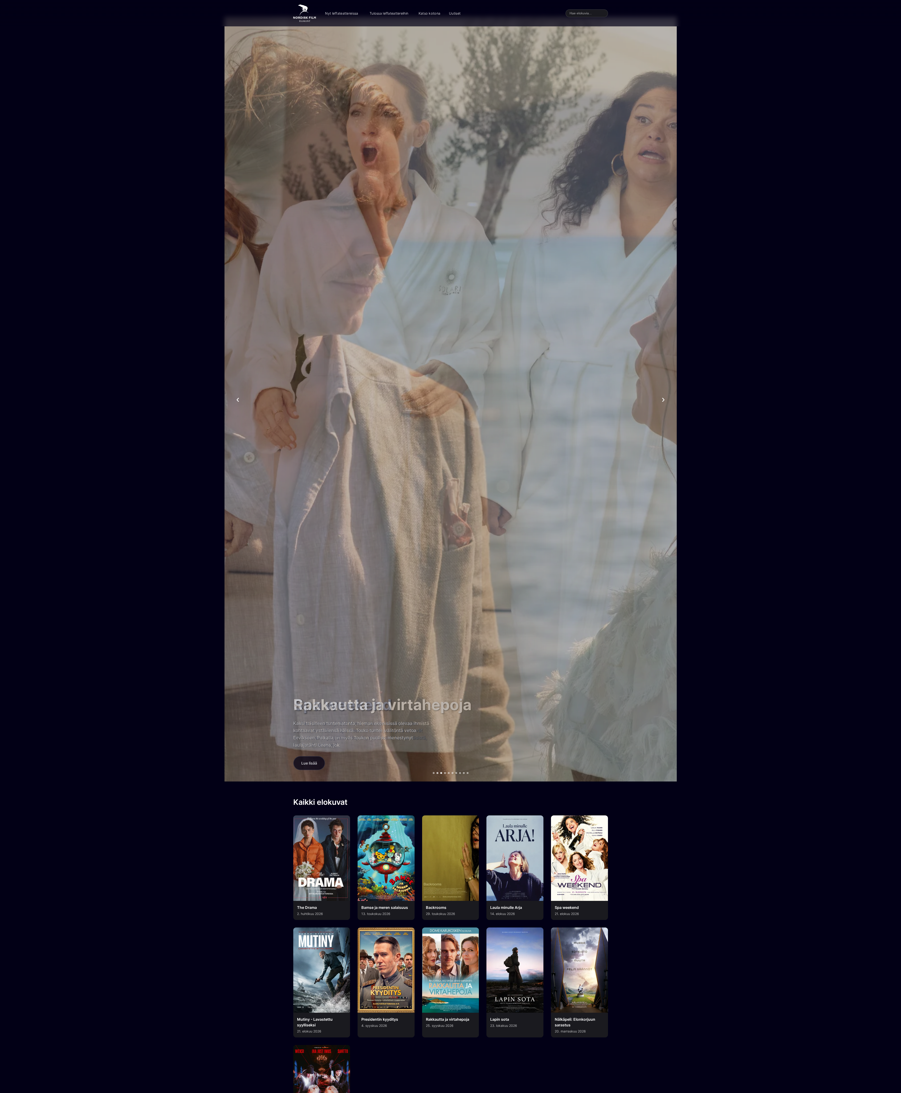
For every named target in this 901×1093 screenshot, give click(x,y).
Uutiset (455, 13)
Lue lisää (309, 763)
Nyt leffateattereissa (341, 13)
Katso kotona (429, 13)
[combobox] (587, 13)
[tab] (434, 773)
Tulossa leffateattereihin (389, 13)
